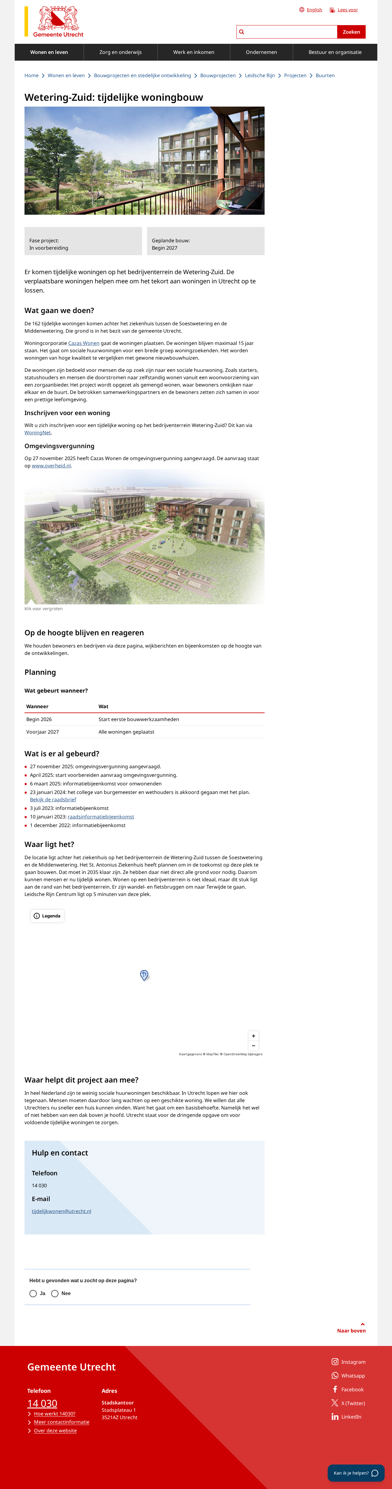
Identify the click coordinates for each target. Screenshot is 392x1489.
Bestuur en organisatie (335, 52)
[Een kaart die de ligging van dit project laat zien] (144, 980)
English (314, 10)
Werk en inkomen (193, 52)
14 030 (42, 1403)
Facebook (352, 1389)
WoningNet (37, 432)
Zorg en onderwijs (121, 52)
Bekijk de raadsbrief (53, 799)
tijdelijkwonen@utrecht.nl (61, 1211)
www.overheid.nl (51, 465)
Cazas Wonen (84, 343)
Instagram (353, 1362)
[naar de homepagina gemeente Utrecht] (53, 22)
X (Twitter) (353, 1403)
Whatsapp (353, 1375)
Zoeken (351, 31)
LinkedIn (351, 1416)
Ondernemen (261, 52)
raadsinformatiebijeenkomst (101, 816)
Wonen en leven (49, 52)
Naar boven (351, 1330)
